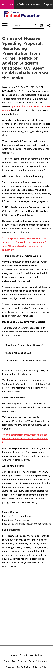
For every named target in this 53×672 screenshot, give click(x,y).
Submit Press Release (15, 661)
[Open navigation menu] (5, 25)
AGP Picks (7, 4)
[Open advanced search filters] (41, 25)
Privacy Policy (40, 667)
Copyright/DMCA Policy (17, 667)
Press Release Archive (31, 655)
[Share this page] (49, 25)
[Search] (35, 25)
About (13, 655)
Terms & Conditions (39, 661)
